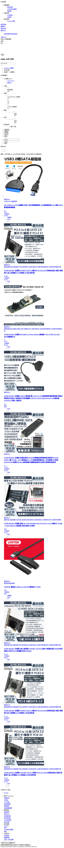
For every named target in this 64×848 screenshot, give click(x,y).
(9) (9, 82)
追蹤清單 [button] (6, 34)
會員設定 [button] (14, 34)
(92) (10, 80)
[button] (32, 11)
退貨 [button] (10, 34)
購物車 (3, 26)
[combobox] (32, 60)
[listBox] (32, 146)
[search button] (1, 65)
